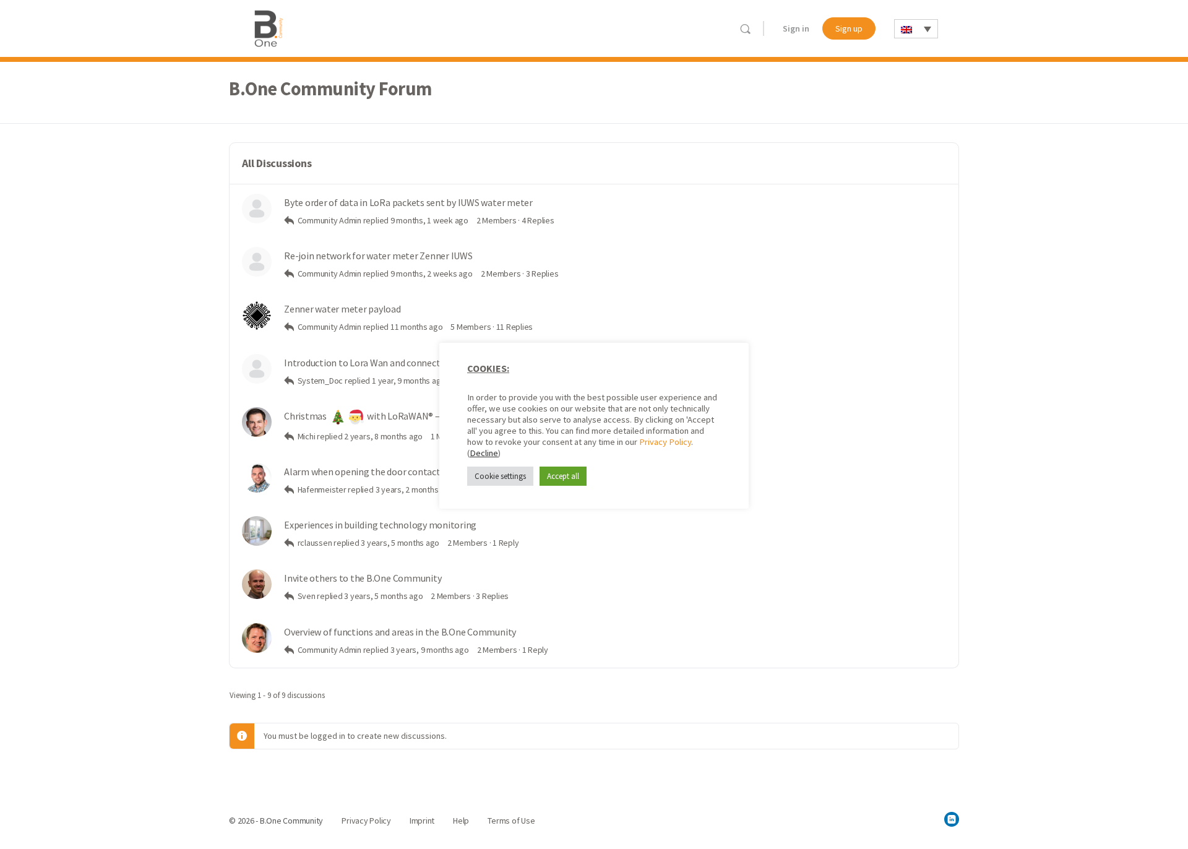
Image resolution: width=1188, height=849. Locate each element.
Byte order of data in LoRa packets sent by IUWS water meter (408, 203)
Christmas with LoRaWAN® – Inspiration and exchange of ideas (431, 416)
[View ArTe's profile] (257, 638)
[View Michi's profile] (257, 422)
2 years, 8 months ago (383, 436)
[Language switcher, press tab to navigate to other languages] (916, 28)
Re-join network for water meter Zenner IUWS (378, 256)
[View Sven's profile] (257, 584)
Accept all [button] (563, 476)
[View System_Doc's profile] (257, 369)
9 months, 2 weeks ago (431, 273)
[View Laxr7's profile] (257, 315)
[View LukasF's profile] (257, 478)
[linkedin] (951, 819)
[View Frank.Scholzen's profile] (257, 531)
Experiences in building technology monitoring (380, 525)
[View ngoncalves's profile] (257, 208)
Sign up (849, 28)
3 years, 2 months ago (415, 489)
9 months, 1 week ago (429, 220)
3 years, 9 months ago (429, 649)
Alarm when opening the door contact (362, 472)
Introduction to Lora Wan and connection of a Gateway (396, 363)
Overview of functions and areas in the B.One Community (400, 632)
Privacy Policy (665, 441)
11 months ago (416, 326)
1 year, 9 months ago (409, 380)
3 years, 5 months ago (400, 542)
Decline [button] (484, 453)
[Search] (745, 28)
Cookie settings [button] (500, 476)
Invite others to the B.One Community (362, 578)
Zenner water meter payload (342, 309)
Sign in (796, 28)
